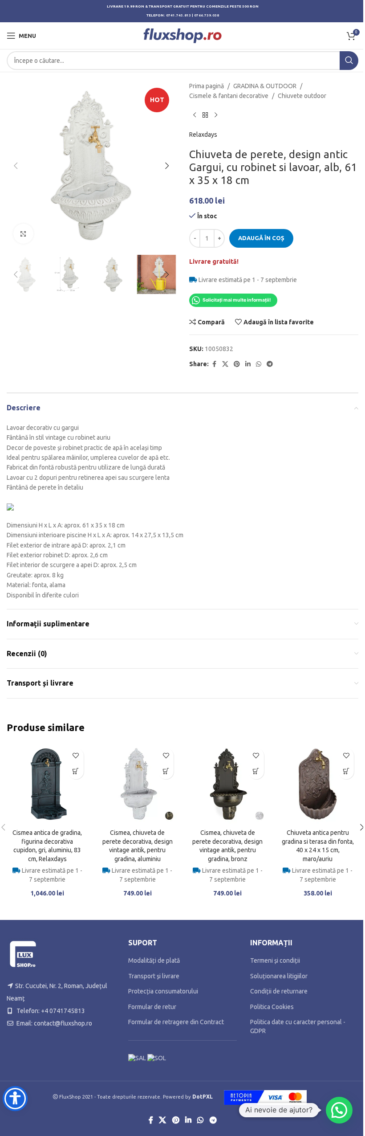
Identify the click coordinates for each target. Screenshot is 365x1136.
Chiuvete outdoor (302, 95)
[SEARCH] (349, 60)
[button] (15, 166)
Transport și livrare (153, 976)
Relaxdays (203, 134)
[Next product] (216, 115)
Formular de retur (152, 1006)
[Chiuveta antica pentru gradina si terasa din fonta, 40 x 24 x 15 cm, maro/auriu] (318, 784)
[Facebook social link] (214, 364)
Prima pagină (206, 86)
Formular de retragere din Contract (176, 1022)
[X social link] (225, 364)
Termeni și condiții (275, 960)
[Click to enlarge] (23, 234)
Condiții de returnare (279, 991)
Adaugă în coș (261, 238)
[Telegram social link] (270, 364)
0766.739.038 (206, 15)
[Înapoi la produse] (205, 115)
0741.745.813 (178, 15)
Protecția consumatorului (163, 991)
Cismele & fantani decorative (228, 95)
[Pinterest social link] (237, 364)
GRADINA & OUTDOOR (264, 86)
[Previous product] (194, 115)
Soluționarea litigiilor (279, 976)
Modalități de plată (154, 960)
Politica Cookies (272, 1006)
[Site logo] (183, 35)
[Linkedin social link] (248, 364)
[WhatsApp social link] (258, 364)
